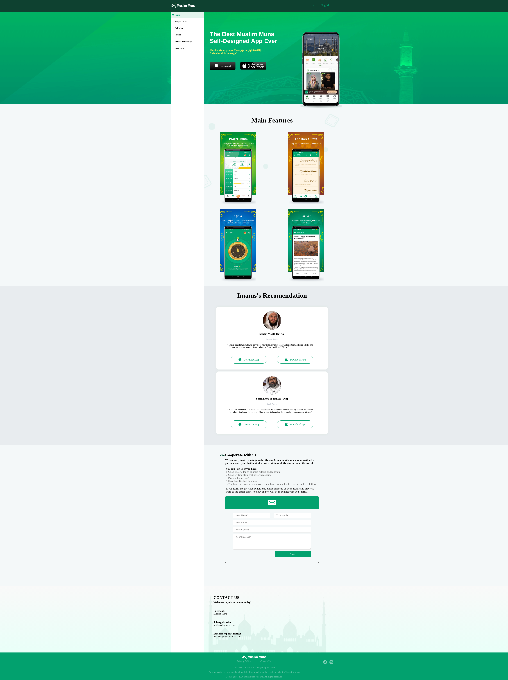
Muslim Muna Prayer (252, 667)
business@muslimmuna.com (227, 636)
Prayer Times (181, 21)
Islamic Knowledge (183, 41)
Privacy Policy (244, 661)
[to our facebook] (325, 662)
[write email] (331, 662)
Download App (252, 359)
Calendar (179, 28)
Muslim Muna (220, 613)
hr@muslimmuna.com (224, 625)
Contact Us (265, 661)
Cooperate (179, 48)
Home (177, 15)
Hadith (178, 35)
